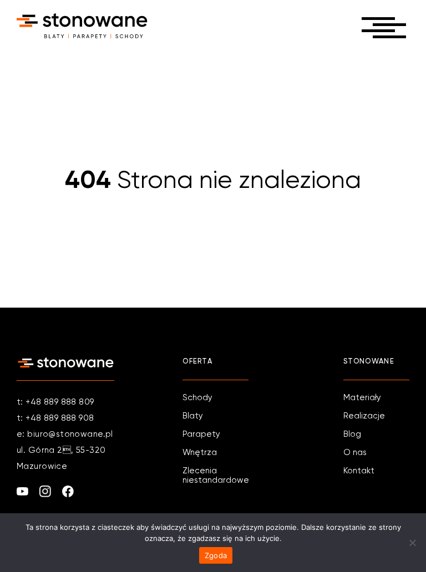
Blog (352, 434)
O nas (355, 452)
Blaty (192, 416)
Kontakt (358, 471)
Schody (197, 398)
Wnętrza (199, 452)
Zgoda (216, 555)
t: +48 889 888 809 (55, 402)
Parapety (201, 434)
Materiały (362, 398)
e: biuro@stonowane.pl (65, 434)
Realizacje (364, 416)
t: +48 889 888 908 (55, 418)
